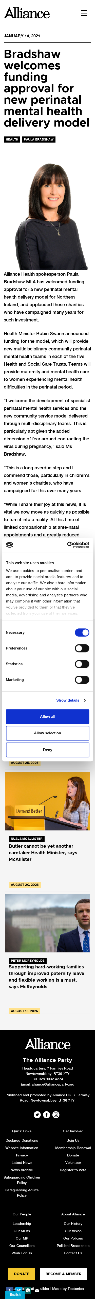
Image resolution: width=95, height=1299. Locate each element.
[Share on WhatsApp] (28, 1290)
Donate (73, 1155)
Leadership (22, 1223)
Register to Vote (73, 1170)
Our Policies (73, 1238)
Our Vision (73, 1231)
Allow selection (47, 733)
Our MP (22, 1238)
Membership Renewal (73, 1148)
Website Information (21, 1148)
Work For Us (22, 1253)
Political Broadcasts (73, 1246)
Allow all (47, 716)
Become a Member (63, 1274)
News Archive (22, 1170)
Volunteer (73, 1163)
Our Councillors (21, 1246)
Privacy (22, 1155)
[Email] (37, 1290)
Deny (47, 750)
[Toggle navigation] (84, 12)
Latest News (22, 1163)
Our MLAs (22, 1231)
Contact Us (73, 1253)
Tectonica (76, 1289)
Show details (67, 700)
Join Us (73, 1140)
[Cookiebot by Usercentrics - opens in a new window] (67, 545)
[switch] (82, 648)
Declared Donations (22, 1140)
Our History (73, 1223)
